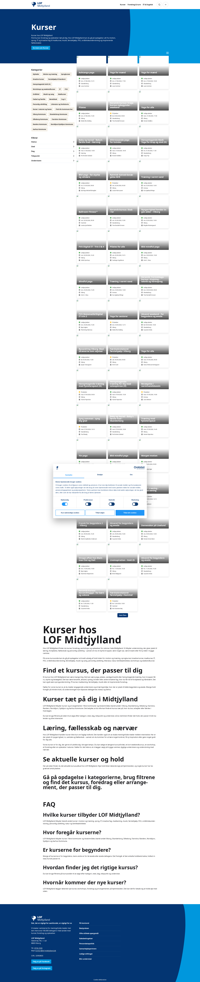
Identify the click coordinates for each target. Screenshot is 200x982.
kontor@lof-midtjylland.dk (45, 951)
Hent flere (122, 615)
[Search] (159, 4)
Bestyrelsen (84, 928)
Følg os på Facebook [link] (41, 961)
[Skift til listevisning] (167, 53)
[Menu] (165, 4)
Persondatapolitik (86, 943)
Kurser (123, 4)
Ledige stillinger (86, 954)
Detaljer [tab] (100, 475)
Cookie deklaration (100, 980)
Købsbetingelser (86, 938)
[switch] (88, 504)
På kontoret (84, 923)
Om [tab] (131, 475)
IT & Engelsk (148, 4)
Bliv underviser (85, 959)
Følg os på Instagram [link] (42, 968)
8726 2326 (38, 948)
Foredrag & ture (134, 4)
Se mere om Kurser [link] (41, 48)
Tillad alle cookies (130, 513)
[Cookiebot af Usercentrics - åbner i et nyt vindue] (135, 467)
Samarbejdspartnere (87, 949)
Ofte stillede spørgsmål (89, 933)
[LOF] (46, 4)
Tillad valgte (100, 513)
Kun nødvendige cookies (70, 513)
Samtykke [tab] (68, 475)
